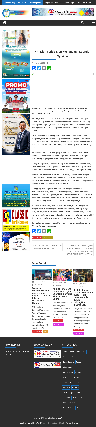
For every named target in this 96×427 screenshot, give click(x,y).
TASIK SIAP (67, 398)
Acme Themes (72, 423)
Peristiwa (75, 377)
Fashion (79, 362)
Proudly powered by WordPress (31, 423)
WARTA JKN (77, 398)
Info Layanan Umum (70, 367)
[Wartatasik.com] (5, 22)
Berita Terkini (36, 237)
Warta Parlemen (69, 408)
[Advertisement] (63, 39)
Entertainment (58, 324)
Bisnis (46, 331)
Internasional (68, 372)
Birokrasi (66, 357)
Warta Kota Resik (69, 403)
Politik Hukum (47, 237)
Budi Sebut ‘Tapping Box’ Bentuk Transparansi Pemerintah (47, 246)
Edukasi (81, 357)
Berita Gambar (68, 352)
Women (80, 408)
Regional (75, 387)
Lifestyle (78, 372)
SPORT (78, 392)
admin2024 (38, 285)
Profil (78, 382)
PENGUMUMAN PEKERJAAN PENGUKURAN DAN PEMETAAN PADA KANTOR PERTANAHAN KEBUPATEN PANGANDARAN (80, 249)
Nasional (66, 377)
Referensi (66, 387)
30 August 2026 (39, 282)
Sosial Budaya (68, 392)
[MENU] (93, 22)
